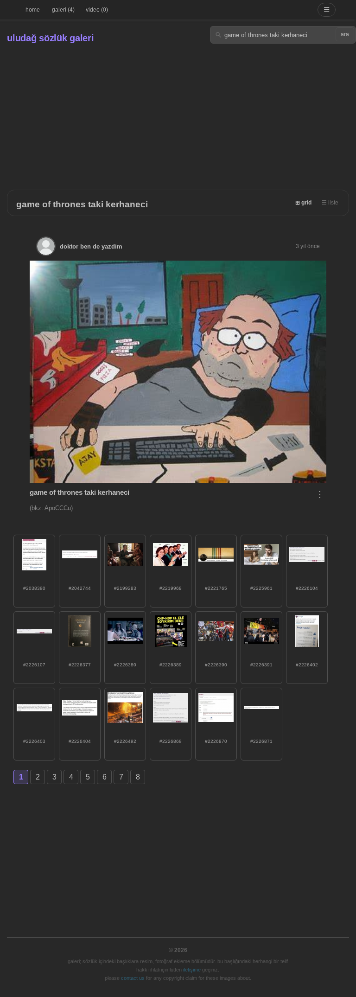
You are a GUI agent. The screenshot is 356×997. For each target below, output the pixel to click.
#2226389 (170, 664)
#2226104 (307, 588)
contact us (133, 978)
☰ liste (330, 202)
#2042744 (80, 588)
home (32, 9)
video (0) (97, 9)
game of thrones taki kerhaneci (82, 204)
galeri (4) (63, 9)
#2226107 (34, 664)
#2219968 (170, 588)
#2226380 (125, 664)
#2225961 (261, 588)
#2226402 (307, 664)
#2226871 (261, 741)
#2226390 (216, 664)
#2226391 (261, 664)
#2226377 (80, 664)
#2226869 (170, 741)
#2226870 (216, 741)
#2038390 (34, 588)
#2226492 (125, 741)
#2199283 (125, 588)
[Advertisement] (178, 113)
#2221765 (216, 588)
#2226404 (80, 741)
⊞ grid (303, 202)
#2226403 (34, 741)
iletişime (192, 969)
